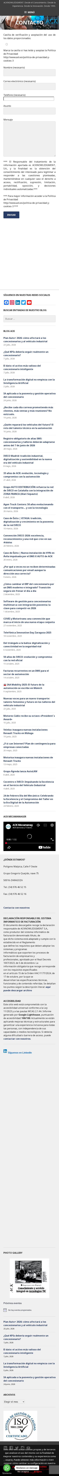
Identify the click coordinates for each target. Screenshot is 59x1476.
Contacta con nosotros (16, 907)
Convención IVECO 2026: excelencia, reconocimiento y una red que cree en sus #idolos (27, 539)
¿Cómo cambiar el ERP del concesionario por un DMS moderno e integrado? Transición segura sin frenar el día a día (28, 587)
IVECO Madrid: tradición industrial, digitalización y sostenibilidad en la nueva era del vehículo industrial (27, 459)
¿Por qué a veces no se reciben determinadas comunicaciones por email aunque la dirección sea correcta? (29, 570)
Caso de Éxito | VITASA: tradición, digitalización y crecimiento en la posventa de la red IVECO (28, 522)
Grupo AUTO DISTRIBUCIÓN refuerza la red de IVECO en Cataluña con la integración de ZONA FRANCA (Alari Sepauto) (28, 490)
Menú (31, 12)
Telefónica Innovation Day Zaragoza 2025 (27, 632)
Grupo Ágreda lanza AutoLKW (20, 771)
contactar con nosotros (17, 1038)
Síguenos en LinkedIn (20, 1052)
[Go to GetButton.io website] (6, 1473)
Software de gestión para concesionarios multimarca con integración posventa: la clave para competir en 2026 (27, 605)
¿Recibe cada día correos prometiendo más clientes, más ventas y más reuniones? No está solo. (28, 411)
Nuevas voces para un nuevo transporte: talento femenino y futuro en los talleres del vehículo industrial (29, 702)
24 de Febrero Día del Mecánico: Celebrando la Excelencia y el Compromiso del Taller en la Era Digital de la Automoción (28, 799)
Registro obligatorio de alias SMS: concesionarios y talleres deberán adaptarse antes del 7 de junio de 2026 (29, 442)
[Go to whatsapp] (6, 1467)
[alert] (29, 1310)
